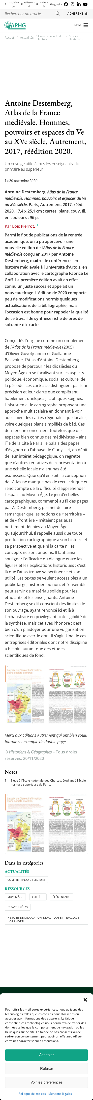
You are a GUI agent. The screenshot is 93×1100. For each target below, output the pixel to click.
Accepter (46, 1055)
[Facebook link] (66, 4)
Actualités (27, 37)
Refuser (46, 1068)
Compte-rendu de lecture (50, 38)
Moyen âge (15, 897)
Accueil (10, 37)
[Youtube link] (85, 4)
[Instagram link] (72, 4)
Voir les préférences (47, 1082)
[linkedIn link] (79, 4)
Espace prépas (17, 907)
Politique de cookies (32, 1094)
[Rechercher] (58, 13)
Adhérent (75, 13)
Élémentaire (61, 897)
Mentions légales (60, 1094)
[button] (85, 999)
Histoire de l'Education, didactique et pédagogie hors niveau (43, 919)
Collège (38, 897)
